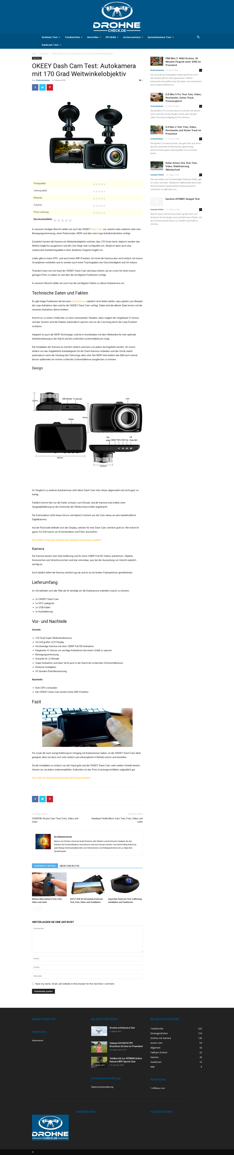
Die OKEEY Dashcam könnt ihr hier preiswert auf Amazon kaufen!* (67, 540)
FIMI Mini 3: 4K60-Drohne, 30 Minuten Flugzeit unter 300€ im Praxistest (183, 62)
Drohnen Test (50, 37)
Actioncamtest (132, 37)
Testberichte (72, 37)
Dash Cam (96, 229)
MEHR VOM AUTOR (69, 866)
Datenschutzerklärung (102, 1087)
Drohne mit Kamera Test (122, 1028)
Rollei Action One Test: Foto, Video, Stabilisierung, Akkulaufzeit (181, 166)
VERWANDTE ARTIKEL (45, 866)
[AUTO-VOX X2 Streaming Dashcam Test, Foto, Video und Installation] (87, 884)
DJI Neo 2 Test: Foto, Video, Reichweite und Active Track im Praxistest (183, 130)
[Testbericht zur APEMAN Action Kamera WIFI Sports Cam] (99, 1062)
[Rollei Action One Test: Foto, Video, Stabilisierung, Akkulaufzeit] (156, 165)
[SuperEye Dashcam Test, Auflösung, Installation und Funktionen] (125, 884)
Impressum (37, 1040)
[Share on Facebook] (21, 184)
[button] (198, 37)
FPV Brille (111, 37)
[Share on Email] (21, 192)
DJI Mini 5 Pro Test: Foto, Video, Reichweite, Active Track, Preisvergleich (183, 98)
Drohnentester (43, 80)
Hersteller (93, 37)
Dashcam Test (50, 44)
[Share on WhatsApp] (21, 200)
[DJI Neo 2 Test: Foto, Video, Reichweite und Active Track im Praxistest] (156, 129)
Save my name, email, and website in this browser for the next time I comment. (75, 983)
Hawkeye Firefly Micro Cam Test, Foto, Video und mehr (117, 820)
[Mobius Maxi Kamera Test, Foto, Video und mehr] (49, 884)
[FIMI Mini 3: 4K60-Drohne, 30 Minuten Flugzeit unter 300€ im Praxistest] (156, 61)
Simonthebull (156, 106)
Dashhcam (44, 53)
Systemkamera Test (159, 37)
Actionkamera (78, 301)
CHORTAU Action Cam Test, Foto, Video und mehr (55, 820)
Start (34, 53)
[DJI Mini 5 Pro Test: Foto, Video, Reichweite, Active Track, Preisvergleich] (156, 97)
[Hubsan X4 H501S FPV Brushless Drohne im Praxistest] (99, 1047)
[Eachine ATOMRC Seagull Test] (156, 201)
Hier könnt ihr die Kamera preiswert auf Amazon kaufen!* (61, 777)
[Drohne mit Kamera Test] (99, 1031)
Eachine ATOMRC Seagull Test (183, 199)
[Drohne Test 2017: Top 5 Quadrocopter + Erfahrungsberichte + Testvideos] (117, 16)
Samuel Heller (157, 175)
